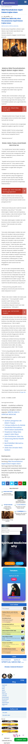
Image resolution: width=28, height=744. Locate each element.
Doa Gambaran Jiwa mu (13, 436)
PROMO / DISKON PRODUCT (14, 667)
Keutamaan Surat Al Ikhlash (7, 642)
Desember (5, 697)
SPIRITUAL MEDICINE (9, 19)
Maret (4, 692)
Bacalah (5, 712)
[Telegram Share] (12, 483)
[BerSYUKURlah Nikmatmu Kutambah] (7, 491)
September (5, 702)
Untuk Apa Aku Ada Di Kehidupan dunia (20, 514)
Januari (4, 695)
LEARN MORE (14, 552)
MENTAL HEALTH (5, 26)
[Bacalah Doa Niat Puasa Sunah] (21, 505)
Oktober (4, 701)
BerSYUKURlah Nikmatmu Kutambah (7, 494)
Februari (4, 694)
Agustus (4, 685)
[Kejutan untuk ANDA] (18, 735)
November (5, 699)
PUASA (25, 660)
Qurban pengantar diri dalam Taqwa (9, 630)
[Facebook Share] (8, 483)
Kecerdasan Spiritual (12, 660)
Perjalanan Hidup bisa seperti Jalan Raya (10, 612)
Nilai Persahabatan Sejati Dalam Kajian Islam (12, 21)
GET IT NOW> (10, 563)
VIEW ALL (20, 563)
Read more (8, 615)
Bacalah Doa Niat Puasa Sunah (20, 507)
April (3, 690)
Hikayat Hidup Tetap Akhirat (7, 520)
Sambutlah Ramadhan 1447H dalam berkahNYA (20, 501)
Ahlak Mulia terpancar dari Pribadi (7, 508)
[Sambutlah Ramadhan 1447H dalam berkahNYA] (21, 495)
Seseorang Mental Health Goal (8, 624)
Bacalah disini (6, 715)
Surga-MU (23, 392)
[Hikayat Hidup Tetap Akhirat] (7, 515)
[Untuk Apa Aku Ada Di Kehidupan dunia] (21, 511)
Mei (3, 688)
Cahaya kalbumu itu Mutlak (14, 425)
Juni (3, 687)
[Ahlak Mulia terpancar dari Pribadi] (7, 505)
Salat (22, 662)
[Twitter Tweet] (3, 483)
